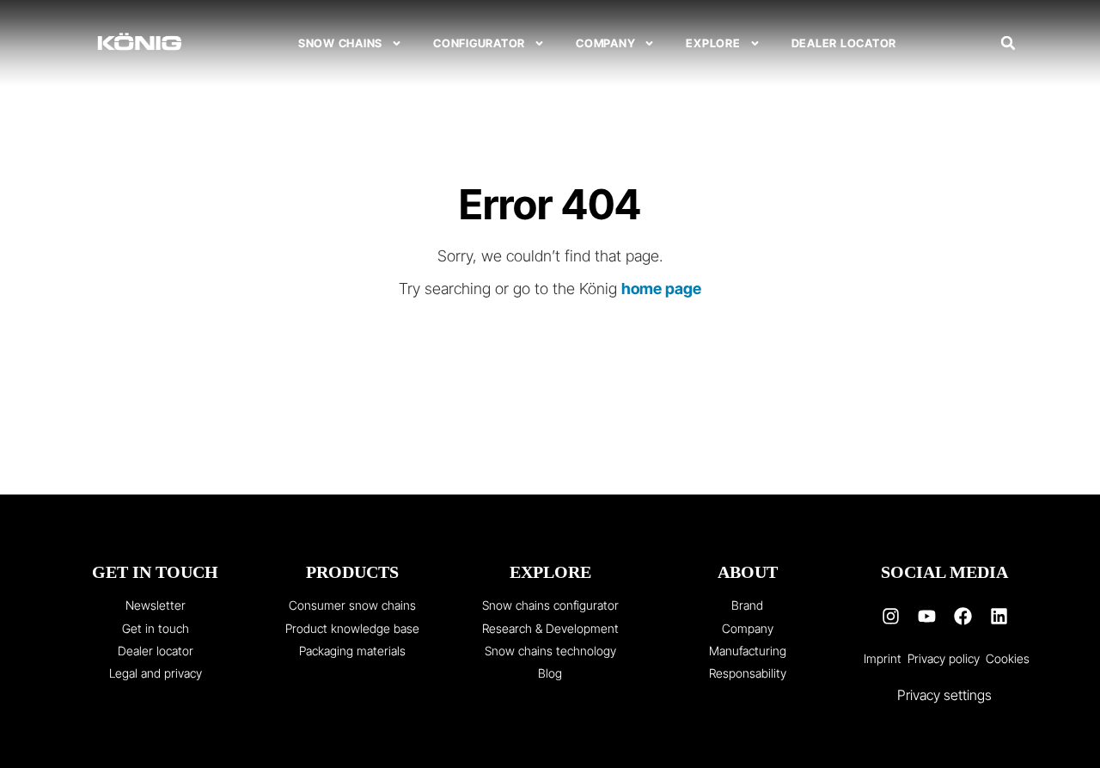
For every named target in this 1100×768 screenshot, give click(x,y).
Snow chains (340, 43)
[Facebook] (962, 616)
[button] (1008, 43)
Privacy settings (944, 694)
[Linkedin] (999, 616)
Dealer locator (844, 43)
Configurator (479, 43)
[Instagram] (890, 616)
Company (605, 43)
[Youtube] (926, 616)
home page (661, 289)
